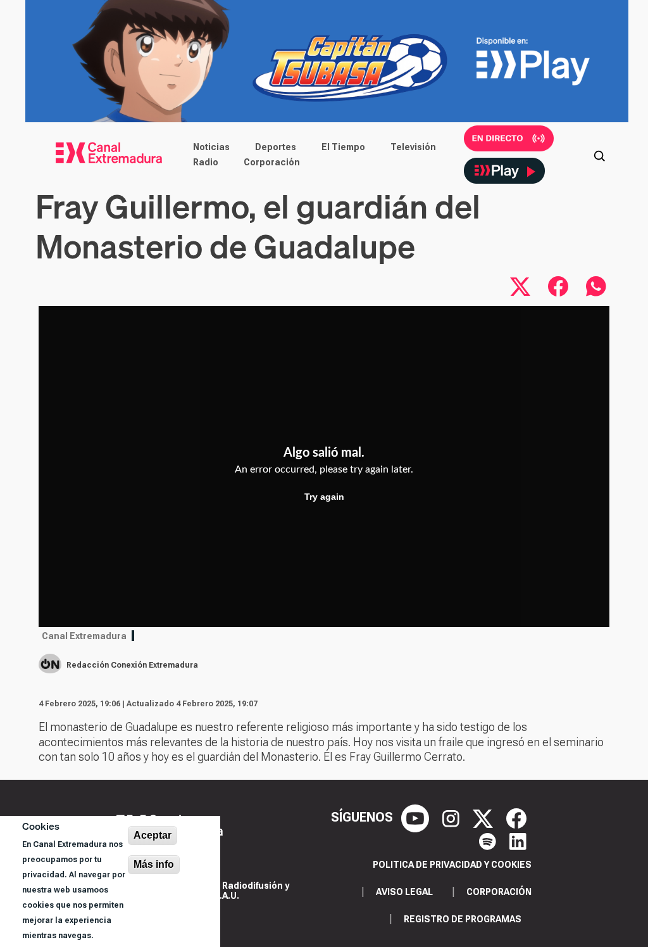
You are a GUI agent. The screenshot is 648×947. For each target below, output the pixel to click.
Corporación (272, 162)
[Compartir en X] (520, 286)
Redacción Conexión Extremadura (132, 665)
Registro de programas (462, 919)
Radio (205, 162)
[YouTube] (416, 817)
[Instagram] (452, 817)
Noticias (211, 147)
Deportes (275, 147)
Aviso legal (404, 892)
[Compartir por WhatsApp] (596, 286)
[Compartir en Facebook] (558, 286)
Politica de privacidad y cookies (452, 865)
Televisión (413, 147)
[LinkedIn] (517, 840)
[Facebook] (516, 817)
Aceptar (152, 835)
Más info (154, 864)
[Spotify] (489, 840)
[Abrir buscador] (599, 154)
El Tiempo (343, 147)
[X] (484, 817)
